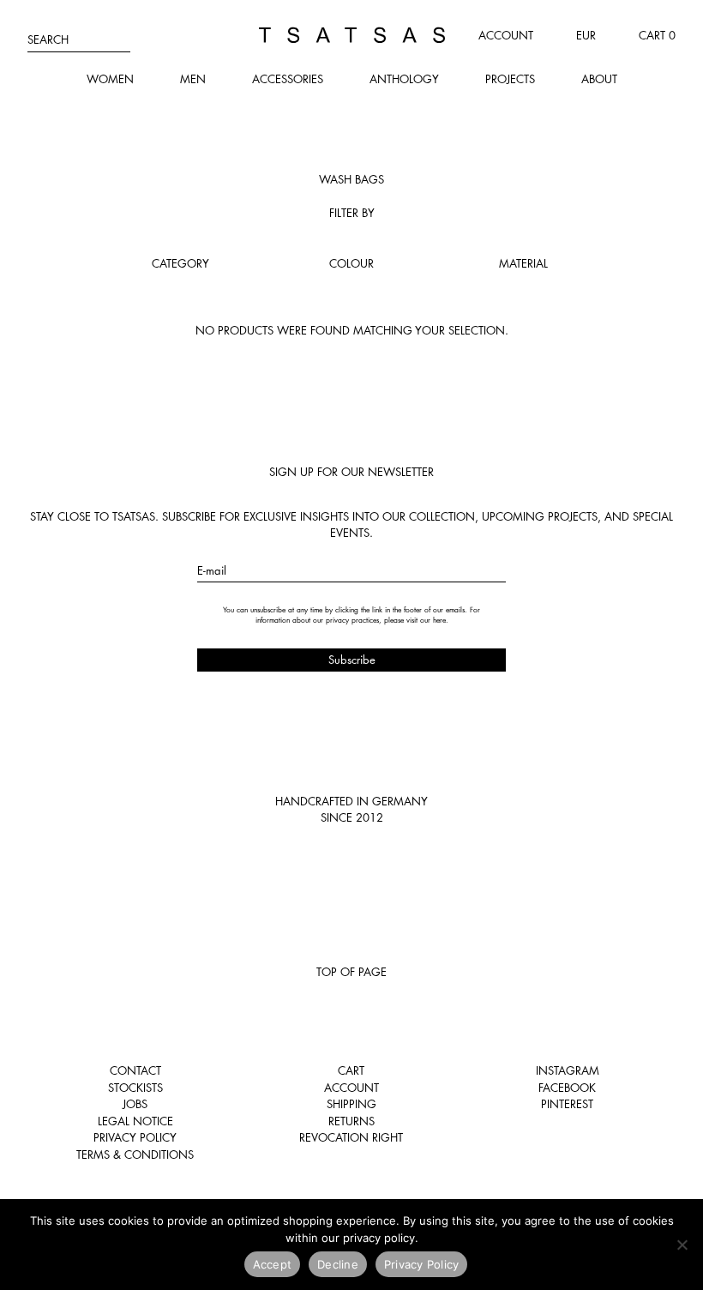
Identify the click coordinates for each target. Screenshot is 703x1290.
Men (193, 79)
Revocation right (351, 1137)
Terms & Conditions (135, 1154)
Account (505, 35)
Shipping (351, 1104)
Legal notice (135, 1121)
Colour (351, 263)
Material (523, 263)
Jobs (135, 1104)
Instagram (567, 1070)
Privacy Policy (135, 1137)
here (439, 620)
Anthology (404, 79)
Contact (135, 1070)
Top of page (351, 972)
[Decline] (681, 1244)
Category (180, 263)
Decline (337, 1264)
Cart (351, 1070)
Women (110, 79)
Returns (351, 1121)
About (599, 79)
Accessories (287, 79)
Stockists (135, 1087)
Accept (272, 1264)
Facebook (567, 1087)
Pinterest (567, 1104)
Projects (510, 79)
